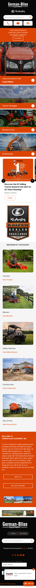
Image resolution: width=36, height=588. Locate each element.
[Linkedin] (18, 555)
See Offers (18, 38)
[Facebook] (13, 555)
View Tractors (8, 280)
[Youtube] (23, 555)
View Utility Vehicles (10, 352)
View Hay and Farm (10, 424)
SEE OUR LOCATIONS (18, 485)
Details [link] (10, 198)
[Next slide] (32, 181)
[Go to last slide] (3, 181)
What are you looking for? (14, 17)
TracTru (24, 548)
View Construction (9, 388)
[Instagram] (15, 555)
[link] (18, 63)
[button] (8, 23)
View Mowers (8, 316)
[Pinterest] (21, 555)
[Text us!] (28, 583)
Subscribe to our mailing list (12, 561)
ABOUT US (18, 477)
